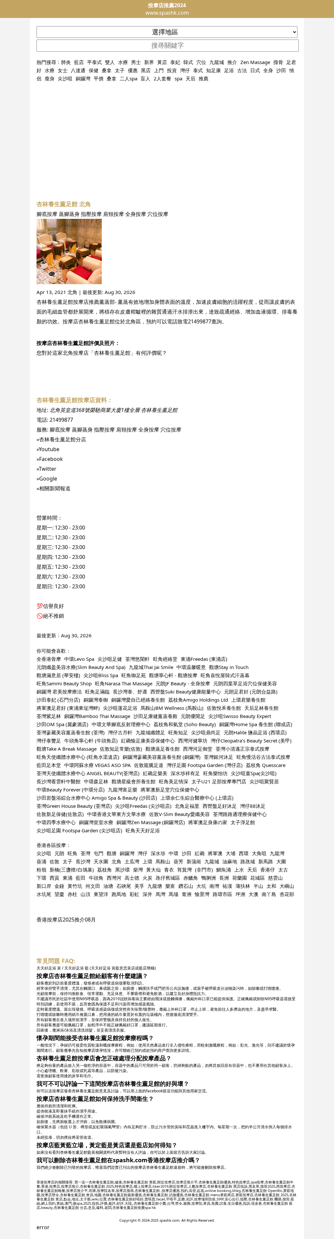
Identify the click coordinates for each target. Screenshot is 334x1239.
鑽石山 (185, 886)
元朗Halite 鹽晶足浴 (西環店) (255, 732)
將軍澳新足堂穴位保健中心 (170, 789)
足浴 (229, 70)
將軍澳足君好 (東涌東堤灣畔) (68, 708)
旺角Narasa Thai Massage (123, 683)
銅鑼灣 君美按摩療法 (59, 691)
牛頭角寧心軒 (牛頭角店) (91, 740)
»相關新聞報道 (53, 488)
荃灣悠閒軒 (137, 659)
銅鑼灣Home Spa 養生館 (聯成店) (255, 724)
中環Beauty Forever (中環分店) (71, 789)
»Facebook (50, 459)
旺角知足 (178, 732)
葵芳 (178, 861)
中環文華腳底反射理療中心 (121, 724)
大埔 (230, 853)
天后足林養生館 (261, 708)
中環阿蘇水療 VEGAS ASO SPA (97, 765)
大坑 (201, 886)
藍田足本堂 (49, 765)
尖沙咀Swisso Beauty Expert (239, 716)
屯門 (98, 853)
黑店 (146, 70)
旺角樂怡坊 (215, 773)
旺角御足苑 (133, 675)
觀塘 (111, 853)
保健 (94, 70)
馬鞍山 (163, 861)
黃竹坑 (75, 886)
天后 (190, 78)
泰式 (198, 70)
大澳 (253, 894)
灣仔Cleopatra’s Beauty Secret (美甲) (251, 740)
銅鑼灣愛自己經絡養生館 (138, 699)
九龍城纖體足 (150, 732)
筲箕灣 (184, 869)
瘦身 (49, 78)
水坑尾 (44, 894)
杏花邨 (287, 894)
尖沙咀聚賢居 (264, 781)
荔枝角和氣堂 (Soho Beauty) (185, 724)
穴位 (201, 62)
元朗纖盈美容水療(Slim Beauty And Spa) (81, 667)
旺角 (72, 853)
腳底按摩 (47, 214)
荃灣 (85, 853)
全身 (268, 70)
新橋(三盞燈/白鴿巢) (72, 869)
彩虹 (134, 894)
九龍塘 (154, 886)
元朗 (59, 853)
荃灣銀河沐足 (218, 757)
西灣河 (114, 877)
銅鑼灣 (83, 78)
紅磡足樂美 (155, 773)
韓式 (188, 62)
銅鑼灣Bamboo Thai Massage (97, 716)
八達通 (78, 70)
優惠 (133, 70)
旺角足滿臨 (97, 691)
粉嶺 (41, 869)
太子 (120, 70)
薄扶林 (242, 886)
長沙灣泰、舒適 (130, 691)
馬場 (173, 894)
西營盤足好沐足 (220, 806)
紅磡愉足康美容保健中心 (148, 740)
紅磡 (200, 853)
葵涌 (41, 861)
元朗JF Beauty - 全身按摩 (183, 683)
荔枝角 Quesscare (265, 765)
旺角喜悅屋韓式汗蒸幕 (225, 675)
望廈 (59, 894)
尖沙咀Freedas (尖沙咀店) (143, 806)
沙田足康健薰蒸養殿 (155, 716)
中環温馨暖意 (191, 667)
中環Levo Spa (79, 659)
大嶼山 (287, 886)
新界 (149, 62)
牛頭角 (96, 877)
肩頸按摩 (113, 214)
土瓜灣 (132, 861)
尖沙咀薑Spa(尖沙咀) (254, 773)
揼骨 (278, 62)
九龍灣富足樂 (122, 789)
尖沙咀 (65, 78)
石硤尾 (123, 886)
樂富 (170, 886)
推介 (232, 62)
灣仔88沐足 (253, 806)
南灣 (214, 886)
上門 (159, 70)
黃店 (162, 62)
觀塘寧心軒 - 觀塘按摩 (173, 675)
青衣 (169, 869)
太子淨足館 (243, 822)
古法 (242, 70)
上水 (239, 869)
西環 (244, 853)
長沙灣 (83, 861)
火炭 (147, 877)
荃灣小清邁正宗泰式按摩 (242, 748)
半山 (258, 886)
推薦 (203, 78)
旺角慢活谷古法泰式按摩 (263, 757)
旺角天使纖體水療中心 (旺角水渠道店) (78, 757)
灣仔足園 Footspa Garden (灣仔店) (205, 765)
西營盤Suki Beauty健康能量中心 (185, 691)
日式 (255, 70)
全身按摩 (135, 214)
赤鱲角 (190, 877)
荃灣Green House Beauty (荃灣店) (74, 806)
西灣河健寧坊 (192, 740)
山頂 (85, 894)
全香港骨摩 (49, 659)
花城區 (257, 877)
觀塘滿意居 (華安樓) (58, 675)
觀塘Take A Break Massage (67, 748)
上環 (147, 861)
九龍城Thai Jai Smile (151, 667)
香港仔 (267, 869)
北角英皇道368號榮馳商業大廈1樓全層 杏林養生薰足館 (113, 410)
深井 (147, 894)
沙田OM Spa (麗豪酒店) (62, 724)
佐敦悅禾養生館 (224, 708)
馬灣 (160, 894)
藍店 (79, 62)
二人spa (128, 78)
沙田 (281, 70)
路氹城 (247, 861)
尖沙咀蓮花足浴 (120, 708)
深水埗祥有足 (185, 773)
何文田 (92, 886)
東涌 (67, 877)
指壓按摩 (91, 214)
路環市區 (222, 894)
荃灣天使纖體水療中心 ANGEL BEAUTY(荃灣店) (88, 773)
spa (178, 78)
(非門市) (204, 869)
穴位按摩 (157, 214)
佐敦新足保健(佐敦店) (60, 814)
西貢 (54, 877)
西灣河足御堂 (197, 748)
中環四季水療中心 (56, 822)
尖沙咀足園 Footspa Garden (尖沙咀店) (79, 830)
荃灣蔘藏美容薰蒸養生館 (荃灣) (71, 732)
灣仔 (185, 70)
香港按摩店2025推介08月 (66, 919)
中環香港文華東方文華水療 (116, 814)
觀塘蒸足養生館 (162, 748)
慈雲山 (275, 877)
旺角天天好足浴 (143, 830)
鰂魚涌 (223, 869)
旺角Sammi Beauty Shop (64, 683)
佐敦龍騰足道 (148, 765)
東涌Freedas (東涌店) (204, 659)
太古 (283, 869)
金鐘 (59, 886)
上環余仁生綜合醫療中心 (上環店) (197, 797)
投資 (172, 70)
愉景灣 (202, 894)
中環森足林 (96, 781)
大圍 (281, 861)
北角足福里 (187, 806)
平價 (98, 78)
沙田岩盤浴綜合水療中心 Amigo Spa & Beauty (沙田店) (97, 797)
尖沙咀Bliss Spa (101, 675)
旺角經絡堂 (165, 659)
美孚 (139, 886)
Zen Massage (255, 62)
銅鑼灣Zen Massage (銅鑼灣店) (150, 822)
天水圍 (101, 861)
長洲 (224, 877)
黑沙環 (122, 869)
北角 (72, 292)
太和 (271, 886)
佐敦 (54, 861)
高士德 (132, 877)
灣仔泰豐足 (49, 740)
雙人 (110, 62)
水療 (123, 62)
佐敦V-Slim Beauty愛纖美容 (179, 814)
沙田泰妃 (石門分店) (58, 699)
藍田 (80, 877)
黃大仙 (153, 869)
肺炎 (66, 62)
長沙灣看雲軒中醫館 (59, 781)
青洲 (186, 894)
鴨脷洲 (208, 877)
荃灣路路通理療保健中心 (240, 814)
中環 (173, 853)
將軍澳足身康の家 (207, 822)
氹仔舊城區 (168, 877)
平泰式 (94, 62)
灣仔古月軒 (120, 732)
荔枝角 (104, 869)
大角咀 (259, 853)
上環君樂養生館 (248, 699)
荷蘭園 (239, 877)
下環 (41, 877)
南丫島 (269, 894)
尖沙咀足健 (110, 659)
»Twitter (46, 468)
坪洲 (240, 894)
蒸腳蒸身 (69, 214)
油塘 (108, 886)
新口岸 (44, 886)
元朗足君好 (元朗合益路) (251, 691)
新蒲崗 (194, 861)
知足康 (213, 70)
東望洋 (101, 894)
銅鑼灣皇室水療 (96, 822)
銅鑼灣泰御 (96, 699)
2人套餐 (162, 78)
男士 (136, 62)
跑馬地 (119, 894)
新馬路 (265, 861)
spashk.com (169, 1220)
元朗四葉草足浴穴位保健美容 (245, 683)
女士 (63, 70)
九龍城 (216, 62)
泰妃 (175, 62)
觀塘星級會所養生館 (134, 781)
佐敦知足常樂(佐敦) (121, 748)
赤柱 (72, 894)
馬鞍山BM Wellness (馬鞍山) (172, 708)
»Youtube (48, 449)
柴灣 (138, 869)
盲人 (145, 78)
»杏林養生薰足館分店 (61, 439)
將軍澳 (215, 853)
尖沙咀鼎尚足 (205, 732)
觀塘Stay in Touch (229, 667)
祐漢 (227, 886)
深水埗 (158, 853)
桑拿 (107, 70)
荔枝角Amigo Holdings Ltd (198, 699)
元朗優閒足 (193, 716)
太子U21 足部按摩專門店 (218, 781)
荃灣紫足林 (49, 716)
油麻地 (229, 861)
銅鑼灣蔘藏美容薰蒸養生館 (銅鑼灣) (162, 757)
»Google (47, 478)
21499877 (199, 321)
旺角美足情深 (173, 781)
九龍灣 (277, 853)
